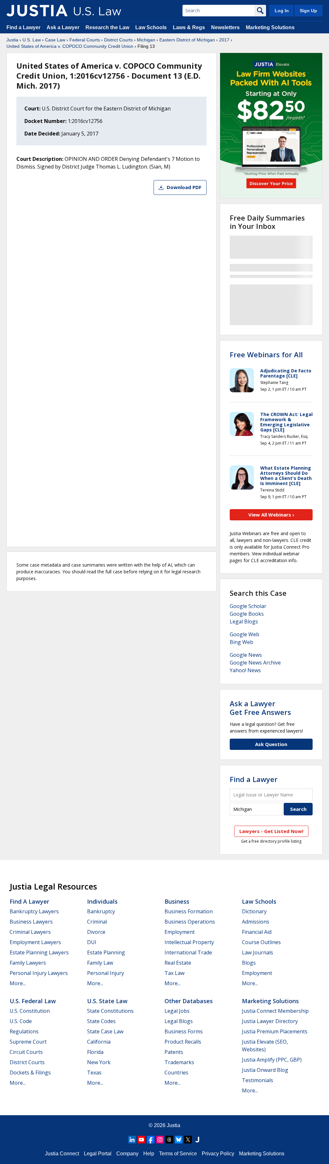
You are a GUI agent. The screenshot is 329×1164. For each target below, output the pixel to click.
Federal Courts (84, 39)
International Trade (188, 952)
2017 (224, 39)
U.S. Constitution (30, 1010)
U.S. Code (21, 1021)
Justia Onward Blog (265, 1069)
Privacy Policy (218, 1153)
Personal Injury (105, 973)
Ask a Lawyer (64, 27)
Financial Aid (256, 931)
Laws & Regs (189, 27)
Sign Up (308, 10)
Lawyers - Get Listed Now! (271, 831)
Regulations (24, 1031)
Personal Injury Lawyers (39, 973)
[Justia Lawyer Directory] (197, 1139)
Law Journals (257, 952)
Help (148, 1153)
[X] (188, 1139)
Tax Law (174, 973)
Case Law (55, 39)
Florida (95, 1051)
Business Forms (183, 1031)
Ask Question (271, 744)
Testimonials (257, 1080)
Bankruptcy (101, 911)
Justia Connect (62, 1153)
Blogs (249, 962)
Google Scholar (248, 606)
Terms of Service (178, 1153)
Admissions (255, 921)
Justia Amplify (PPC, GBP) (272, 1059)
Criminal (97, 921)
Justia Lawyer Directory (270, 1021)
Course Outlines (261, 942)
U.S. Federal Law (33, 1001)
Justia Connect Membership (275, 1010)
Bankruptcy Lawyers (34, 911)
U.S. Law (31, 39)
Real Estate (177, 962)
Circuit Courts (26, 1051)
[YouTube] (141, 1139)
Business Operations (189, 921)
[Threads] (169, 1139)
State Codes (101, 1021)
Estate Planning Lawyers (39, 952)
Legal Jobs (177, 1010)
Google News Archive (255, 662)
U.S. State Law (107, 1001)
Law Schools (151, 27)
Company (127, 1153)
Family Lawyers (28, 962)
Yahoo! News (245, 670)
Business (176, 901)
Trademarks (179, 1062)
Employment (179, 931)
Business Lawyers (31, 921)
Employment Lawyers (35, 942)
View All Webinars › (271, 514)
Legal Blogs (244, 621)
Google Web (244, 634)
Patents (173, 1051)
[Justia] (36, 10)
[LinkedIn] (132, 1139)
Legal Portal (97, 1153)
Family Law (100, 962)
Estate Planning (106, 952)
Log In (282, 10)
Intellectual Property (189, 942)
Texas (94, 1072)
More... (18, 983)
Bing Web (241, 642)
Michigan (146, 39)
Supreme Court (28, 1041)
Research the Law (107, 27)
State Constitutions (110, 1010)
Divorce (96, 931)
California (99, 1041)
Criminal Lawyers (30, 931)
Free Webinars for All (266, 354)
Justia (12, 39)
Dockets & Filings (30, 1072)
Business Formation (188, 911)
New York (99, 1062)
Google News (246, 654)
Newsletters (225, 27)
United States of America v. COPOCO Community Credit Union (69, 46)
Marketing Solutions (270, 27)
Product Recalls (182, 1041)
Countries (176, 1072)
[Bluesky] (178, 1139)
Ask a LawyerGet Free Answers (260, 708)
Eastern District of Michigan (187, 39)
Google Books (247, 613)
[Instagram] (160, 1139)
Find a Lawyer (23, 27)
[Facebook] (151, 1139)
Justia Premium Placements (274, 1031)
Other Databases (188, 1001)
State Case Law (105, 1031)
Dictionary (254, 911)
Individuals (102, 901)
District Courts (118, 39)
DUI (91, 942)
